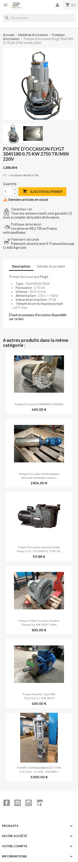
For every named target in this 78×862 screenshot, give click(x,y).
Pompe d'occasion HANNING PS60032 (39, 404)
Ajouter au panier (42, 191)
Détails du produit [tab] (51, 266)
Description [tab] (21, 266)
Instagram (28, 803)
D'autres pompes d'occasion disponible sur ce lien (37, 317)
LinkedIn (39, 803)
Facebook (6, 803)
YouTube (17, 803)
